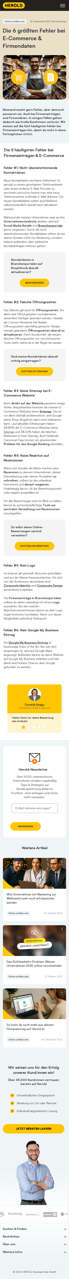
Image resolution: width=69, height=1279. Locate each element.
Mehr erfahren (34, 282)
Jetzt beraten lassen (33, 1128)
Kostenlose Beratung (34, 546)
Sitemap (9, 432)
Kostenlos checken (35, 371)
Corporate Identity (17, 585)
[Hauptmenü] (62, 5)
